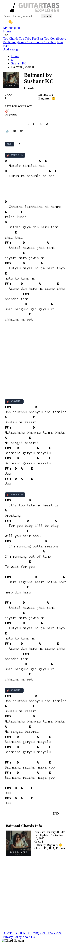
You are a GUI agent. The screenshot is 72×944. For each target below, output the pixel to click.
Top (5, 35)
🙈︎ (21, 131)
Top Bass (37, 38)
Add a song (10, 49)
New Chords (34, 42)
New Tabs (49, 42)
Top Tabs (25, 38)
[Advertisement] (36, 360)
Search (47, 16)
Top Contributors (55, 38)
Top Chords (10, 38)
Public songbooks (14, 42)
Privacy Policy (12, 937)
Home (7, 31)
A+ (48, 123)
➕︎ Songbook (14, 123)
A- (41, 123)
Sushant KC (19, 63)
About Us (28, 937)
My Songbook (12, 27)
